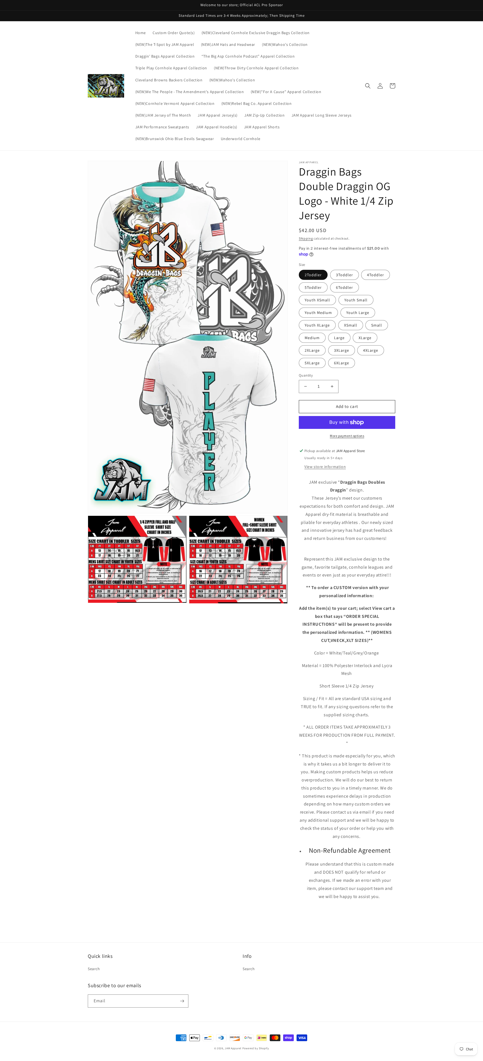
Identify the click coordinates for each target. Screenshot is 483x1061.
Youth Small (356, 300)
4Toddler (375, 274)
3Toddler (344, 274)
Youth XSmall (317, 300)
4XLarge (370, 350)
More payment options (347, 436)
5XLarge (312, 362)
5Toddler (313, 287)
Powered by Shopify (255, 1048)
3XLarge (341, 350)
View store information (325, 466)
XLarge (365, 337)
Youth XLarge (317, 325)
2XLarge (312, 350)
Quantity (306, 375)
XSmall (350, 325)
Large (339, 337)
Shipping (306, 238)
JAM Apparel (233, 1048)
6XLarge (341, 362)
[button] (368, 86)
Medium (312, 337)
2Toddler (313, 274)
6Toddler (344, 287)
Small (376, 325)
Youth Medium (318, 312)
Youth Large (357, 312)
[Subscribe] (182, 1001)
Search (94, 968)
